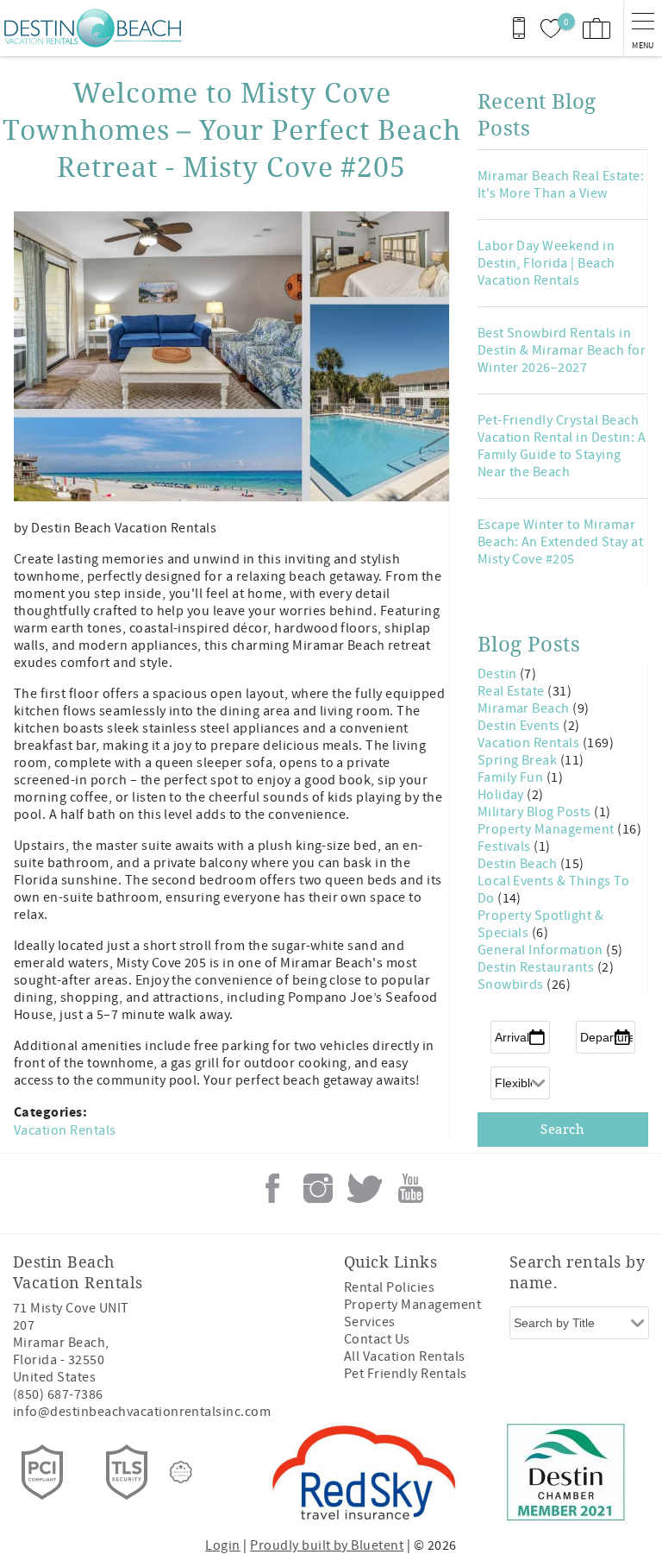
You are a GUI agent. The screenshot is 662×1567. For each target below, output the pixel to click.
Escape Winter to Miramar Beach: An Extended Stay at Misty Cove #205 (560, 542)
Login (222, 1545)
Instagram (318, 1188)
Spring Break (519, 760)
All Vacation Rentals (404, 1356)
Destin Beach (519, 863)
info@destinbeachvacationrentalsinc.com (142, 1411)
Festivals (506, 846)
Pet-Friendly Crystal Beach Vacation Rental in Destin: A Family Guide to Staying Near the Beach (562, 446)
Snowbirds (512, 984)
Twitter (364, 1188)
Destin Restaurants (537, 967)
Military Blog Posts (536, 812)
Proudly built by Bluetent (326, 1545)
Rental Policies (389, 1287)
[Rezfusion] (181, 1472)
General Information (542, 950)
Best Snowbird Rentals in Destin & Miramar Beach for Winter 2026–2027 (562, 350)
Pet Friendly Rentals (405, 1373)
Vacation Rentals (65, 1130)
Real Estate (513, 691)
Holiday (503, 794)
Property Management (548, 829)
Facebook (272, 1188)
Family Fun (512, 777)
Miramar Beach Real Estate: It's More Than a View (561, 184)
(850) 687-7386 (58, 1394)
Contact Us (377, 1339)
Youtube (410, 1188)
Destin (499, 674)
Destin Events (521, 725)
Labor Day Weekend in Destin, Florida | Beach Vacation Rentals (546, 263)
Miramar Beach (525, 708)
